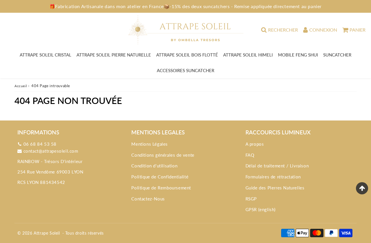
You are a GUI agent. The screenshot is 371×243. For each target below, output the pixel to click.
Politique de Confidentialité (159, 176)
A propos (254, 144)
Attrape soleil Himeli (248, 54)
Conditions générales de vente (162, 155)
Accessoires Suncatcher (185, 70)
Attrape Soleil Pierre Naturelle (114, 54)
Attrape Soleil (47, 233)
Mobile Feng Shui (298, 54)
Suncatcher (337, 54)
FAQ (249, 155)
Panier (357, 29)
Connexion (323, 29)
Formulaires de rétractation (273, 176)
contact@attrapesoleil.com (50, 151)
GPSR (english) (260, 209)
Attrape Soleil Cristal (45, 54)
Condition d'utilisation (154, 165)
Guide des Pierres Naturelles (275, 187)
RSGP (251, 198)
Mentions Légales (149, 144)
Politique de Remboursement (161, 187)
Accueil (20, 86)
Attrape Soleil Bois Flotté (187, 54)
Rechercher (283, 29)
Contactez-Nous (148, 198)
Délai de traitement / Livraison (277, 165)
